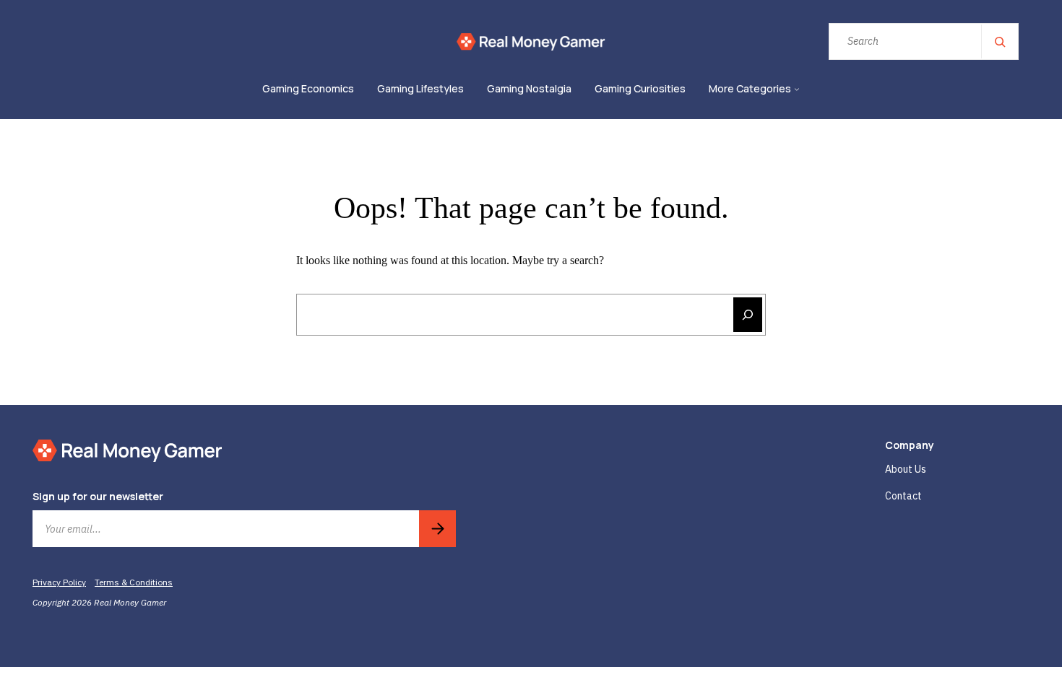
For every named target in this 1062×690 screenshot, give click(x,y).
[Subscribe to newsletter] (437, 528)
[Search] (999, 41)
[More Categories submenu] (797, 89)
